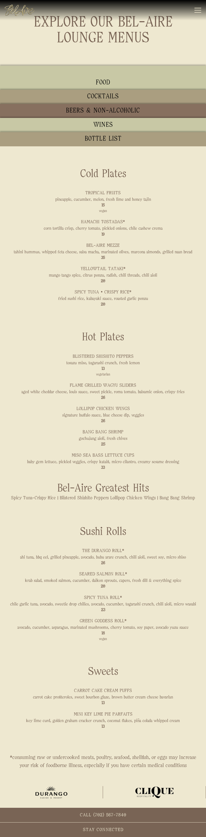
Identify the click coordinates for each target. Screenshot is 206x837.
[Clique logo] (154, 792)
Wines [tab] (103, 125)
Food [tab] (103, 82)
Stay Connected (103, 829)
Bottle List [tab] (103, 139)
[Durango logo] (51, 792)
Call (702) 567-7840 (103, 815)
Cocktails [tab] (103, 96)
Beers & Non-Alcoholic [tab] (103, 110)
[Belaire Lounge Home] (23, 10)
